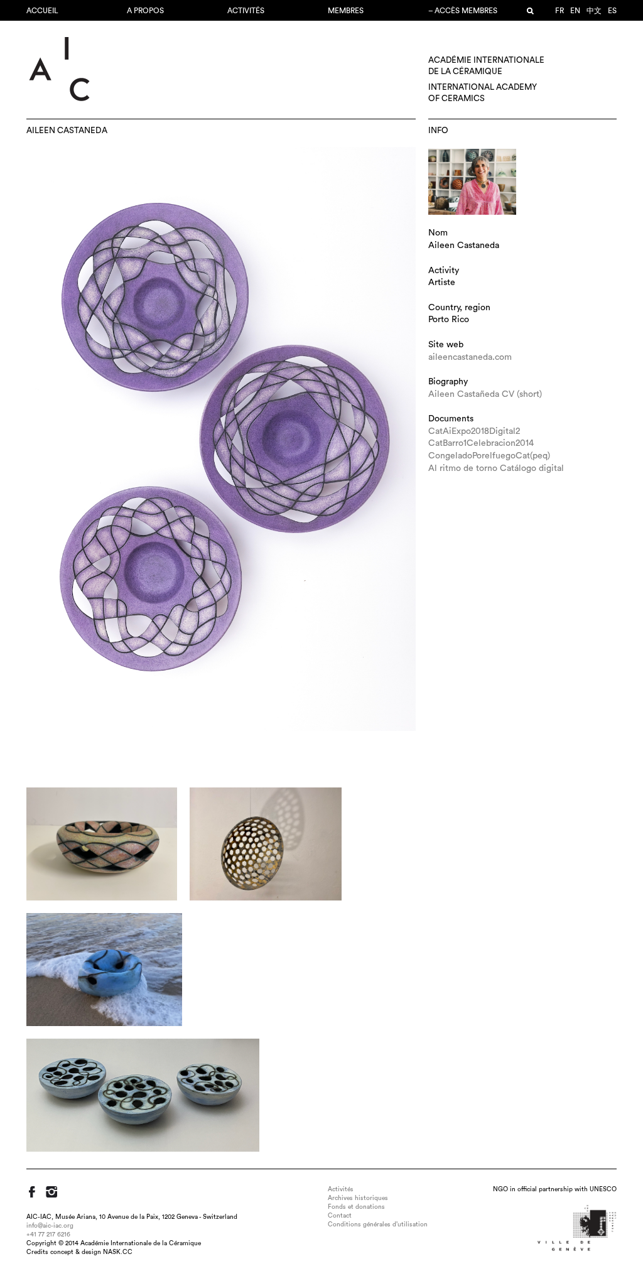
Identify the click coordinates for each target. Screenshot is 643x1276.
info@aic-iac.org (49, 1226)
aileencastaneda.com (470, 357)
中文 (594, 10)
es (612, 10)
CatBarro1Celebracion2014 (481, 443)
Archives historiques (358, 1198)
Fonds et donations (356, 1207)
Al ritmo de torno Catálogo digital (496, 468)
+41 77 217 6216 (48, 1234)
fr (559, 10)
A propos (145, 10)
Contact (340, 1216)
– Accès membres (462, 10)
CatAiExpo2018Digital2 (474, 431)
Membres (346, 10)
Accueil (42, 10)
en (575, 10)
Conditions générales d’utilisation (378, 1224)
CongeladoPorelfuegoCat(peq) (489, 455)
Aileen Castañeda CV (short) (485, 394)
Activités (245, 10)
